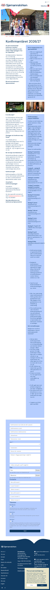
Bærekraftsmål (4, 570)
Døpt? (11, 442)
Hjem (7, 36)
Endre (31, 585)
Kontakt (3, 557)
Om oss (3, 554)
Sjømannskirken (18, 5)
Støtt (2, 559)
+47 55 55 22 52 (40, 563)
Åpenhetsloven (5, 573)
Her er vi (3, 551)
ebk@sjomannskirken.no (15, 196)
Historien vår (4, 575)
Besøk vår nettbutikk (6, 562)
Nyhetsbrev (12, 512)
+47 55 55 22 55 (40, 555)
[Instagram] (5, 588)
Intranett (3, 578)
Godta (42, 585)
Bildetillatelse (12, 505)
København (11, 36)
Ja (12, 506)
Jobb (2, 565)
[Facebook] (2, 588)
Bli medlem (4, 567)
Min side (3, 581)
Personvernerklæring (23, 568)
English (48, 1)
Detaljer (44, 582)
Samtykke (12, 519)
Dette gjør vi (18, 36)
